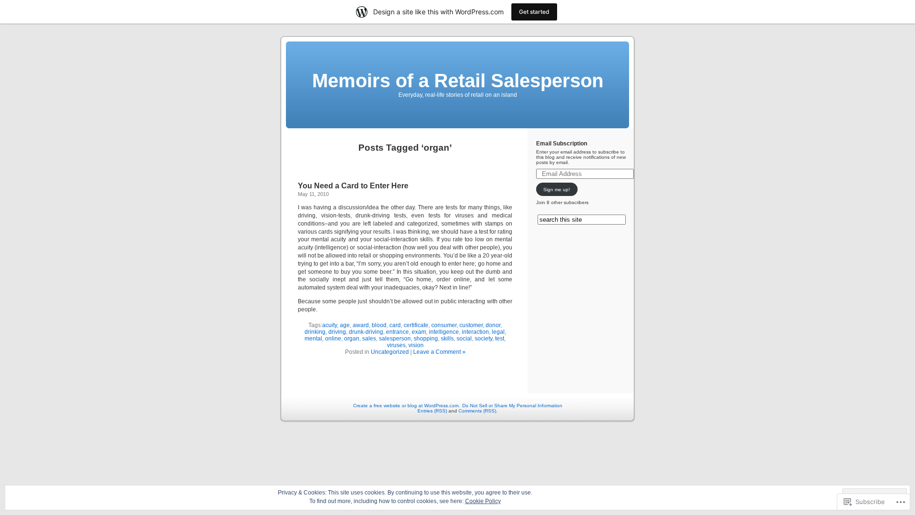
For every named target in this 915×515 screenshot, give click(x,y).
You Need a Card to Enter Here (353, 186)
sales (369, 338)
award (361, 325)
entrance (397, 332)
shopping (426, 338)
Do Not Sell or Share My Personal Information (512, 405)
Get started (534, 11)
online (333, 338)
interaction (475, 332)
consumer (444, 325)
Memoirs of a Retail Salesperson (457, 80)
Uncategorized (390, 352)
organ (351, 338)
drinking (315, 332)
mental (313, 338)
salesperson (395, 338)
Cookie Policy (483, 501)
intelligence (444, 332)
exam (419, 332)
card (395, 325)
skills (447, 338)
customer (471, 325)
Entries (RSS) (432, 410)
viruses (396, 345)
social (464, 338)
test (499, 338)
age (345, 325)
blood (379, 325)
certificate (416, 325)
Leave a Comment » (439, 352)
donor (493, 325)
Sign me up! (556, 189)
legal (498, 332)
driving (337, 332)
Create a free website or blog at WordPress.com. (406, 405)
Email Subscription (561, 143)
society (483, 338)
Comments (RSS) (477, 410)
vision (416, 345)
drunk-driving (366, 332)
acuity (329, 325)
